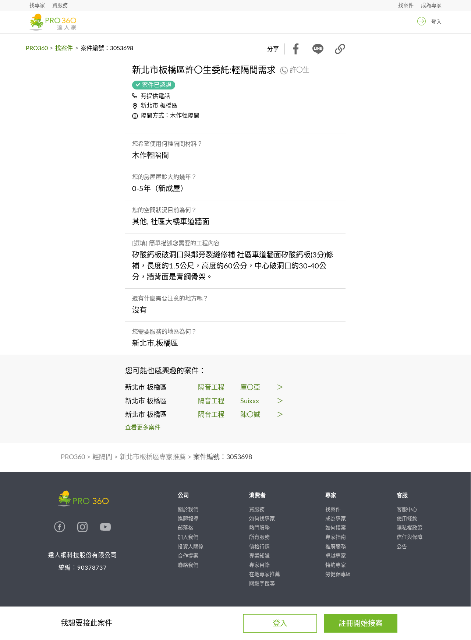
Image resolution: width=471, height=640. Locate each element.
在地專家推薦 (264, 574)
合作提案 (188, 556)
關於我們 (188, 509)
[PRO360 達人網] (52, 22)
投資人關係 (190, 546)
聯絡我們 (188, 565)
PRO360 (37, 48)
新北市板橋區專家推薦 (153, 457)
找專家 (37, 5)
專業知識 (259, 556)
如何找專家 (262, 518)
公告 (402, 546)
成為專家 (431, 5)
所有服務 (259, 537)
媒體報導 (188, 518)
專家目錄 (259, 565)
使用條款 (407, 518)
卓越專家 (335, 556)
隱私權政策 (409, 528)
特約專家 (335, 565)
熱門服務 (259, 528)
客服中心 (407, 509)
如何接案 (335, 528)
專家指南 (335, 537)
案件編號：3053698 (222, 457)
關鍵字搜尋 (262, 583)
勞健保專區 (338, 574)
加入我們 (188, 537)
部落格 (185, 528)
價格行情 (259, 546)
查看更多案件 (142, 427)
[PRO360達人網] (60, 530)
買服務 (60, 5)
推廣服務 (335, 546)
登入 (436, 22)
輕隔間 (102, 457)
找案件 (406, 5)
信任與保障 (409, 537)
